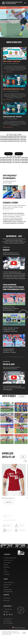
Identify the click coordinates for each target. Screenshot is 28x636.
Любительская (7, 584)
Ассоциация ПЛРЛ (8, 591)
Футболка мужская (8, 498)
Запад (11, 134)
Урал (15, 134)
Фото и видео (7, 562)
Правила (6, 564)
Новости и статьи (8, 560)
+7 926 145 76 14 (7, 609)
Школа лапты (7, 598)
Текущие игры (8, 153)
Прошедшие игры (19, 153)
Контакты (6, 572)
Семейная (6, 587)
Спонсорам (6, 574)
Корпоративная (8, 589)
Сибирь (19, 134)
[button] (14, 263)
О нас (5, 569)
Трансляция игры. (8, 72)
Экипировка (6, 567)
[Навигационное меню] (25, 2)
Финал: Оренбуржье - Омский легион (11, 61)
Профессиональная (9, 582)
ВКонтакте (9, 275)
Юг (7, 134)
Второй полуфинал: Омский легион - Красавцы (14, 89)
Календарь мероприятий (10, 557)
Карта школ (6, 600)
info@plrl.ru (6, 611)
